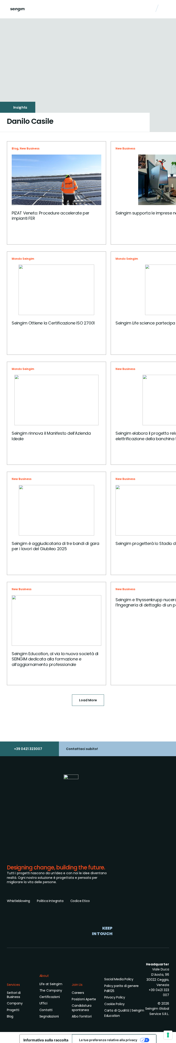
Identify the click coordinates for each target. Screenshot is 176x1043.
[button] (166, 9)
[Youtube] (110, 943)
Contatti (45, 1010)
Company (15, 1003)
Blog (15, 148)
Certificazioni (49, 997)
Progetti (13, 1010)
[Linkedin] (89, 943)
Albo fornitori (81, 1016)
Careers (78, 992)
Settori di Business (14, 994)
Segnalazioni (49, 1016)
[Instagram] (99, 943)
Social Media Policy (118, 979)
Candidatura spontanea (81, 1007)
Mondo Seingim (23, 259)
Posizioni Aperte (84, 999)
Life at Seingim (50, 984)
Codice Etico (80, 901)
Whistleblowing (18, 901)
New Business (29, 148)
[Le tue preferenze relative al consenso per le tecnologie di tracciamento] (168, 1035)
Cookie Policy (114, 1004)
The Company (50, 990)
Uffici (43, 1003)
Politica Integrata (50, 901)
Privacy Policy (114, 997)
